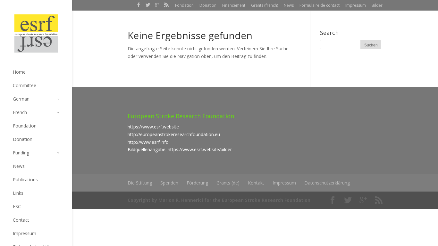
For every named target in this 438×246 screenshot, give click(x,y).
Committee (24, 85)
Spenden (169, 183)
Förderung (197, 183)
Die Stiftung (140, 183)
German (21, 99)
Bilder (377, 5)
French (20, 112)
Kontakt (256, 183)
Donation (207, 5)
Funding (21, 153)
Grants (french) (264, 5)
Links (18, 193)
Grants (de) (228, 183)
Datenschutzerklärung (327, 183)
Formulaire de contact (319, 5)
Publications (25, 179)
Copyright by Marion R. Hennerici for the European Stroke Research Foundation (219, 200)
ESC (17, 206)
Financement (233, 5)
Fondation (184, 5)
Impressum (355, 5)
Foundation (25, 126)
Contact (21, 220)
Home (19, 72)
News (289, 5)
